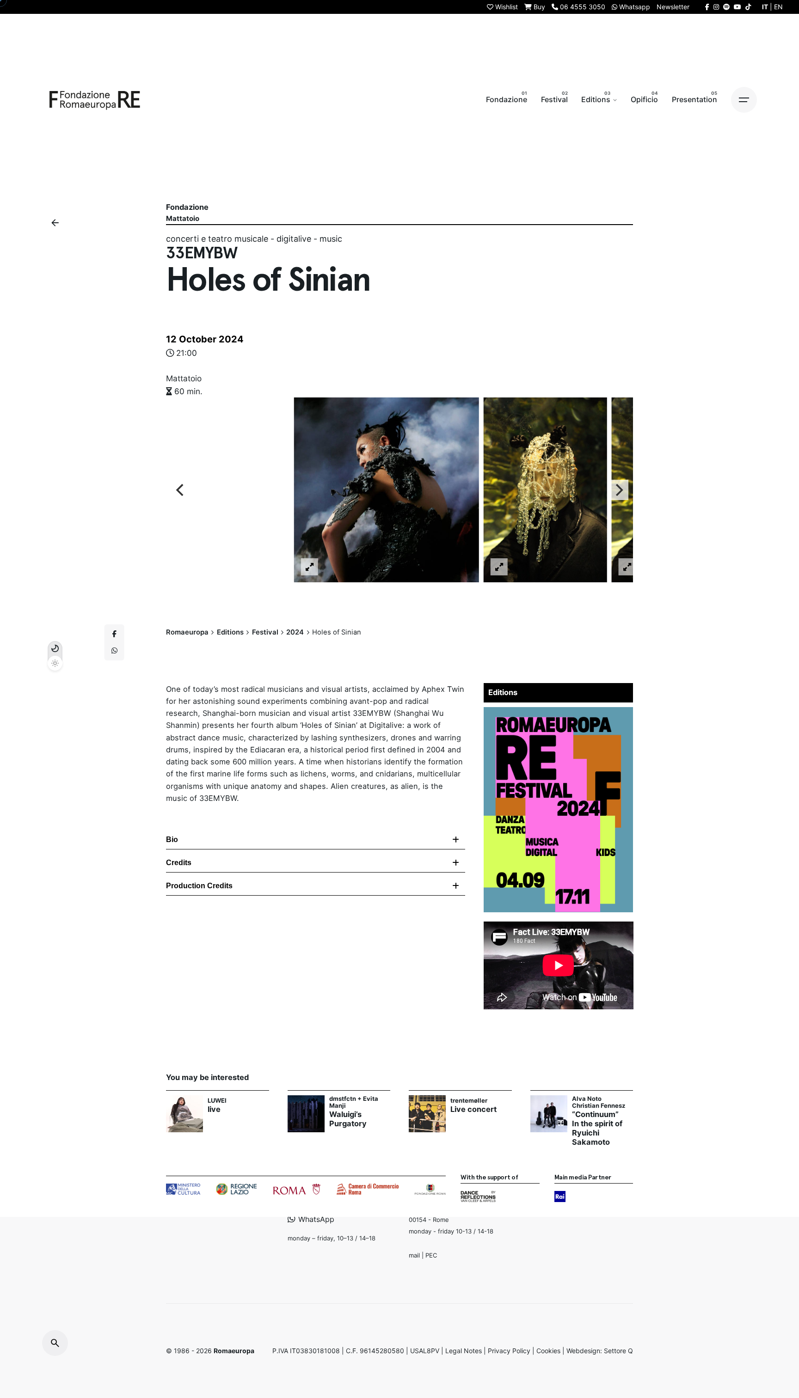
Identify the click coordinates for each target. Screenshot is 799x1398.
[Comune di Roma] (296, 1189)
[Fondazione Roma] (430, 1189)
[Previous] (181, 490)
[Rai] (559, 1196)
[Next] (618, 490)
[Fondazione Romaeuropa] (95, 100)
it (765, 7)
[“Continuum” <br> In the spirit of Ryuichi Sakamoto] (548, 1113)
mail (414, 1254)
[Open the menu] (744, 100)
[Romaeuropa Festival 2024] (558, 713)
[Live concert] (427, 1113)
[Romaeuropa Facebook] (707, 7)
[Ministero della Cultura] (183, 1189)
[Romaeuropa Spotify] (726, 7)
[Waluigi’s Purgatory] (306, 1113)
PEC (431, 1254)
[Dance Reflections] (478, 1196)
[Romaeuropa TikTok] (748, 7)
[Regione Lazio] (236, 1189)
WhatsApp (315, 1218)
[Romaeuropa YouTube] (737, 7)
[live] (184, 1113)
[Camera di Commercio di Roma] (368, 1189)
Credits (178, 863)
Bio (172, 839)
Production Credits (199, 886)
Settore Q (618, 1351)
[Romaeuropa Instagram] (716, 7)
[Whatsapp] (114, 650)
